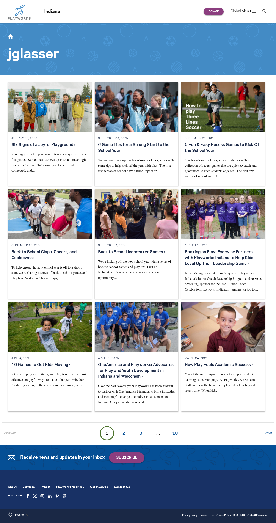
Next (269, 432)
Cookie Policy (223, 516)
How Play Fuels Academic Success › (219, 365)
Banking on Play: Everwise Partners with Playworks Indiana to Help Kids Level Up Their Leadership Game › (219, 258)
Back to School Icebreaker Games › (131, 252)
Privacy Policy (190, 516)
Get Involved (99, 487)
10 (175, 433)
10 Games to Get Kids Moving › (40, 365)
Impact (45, 487)
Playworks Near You (70, 487)
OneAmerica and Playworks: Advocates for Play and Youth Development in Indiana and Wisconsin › (136, 371)
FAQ (242, 516)
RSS (235, 516)
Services (28, 487)
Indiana (52, 11)
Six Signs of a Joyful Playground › (43, 145)
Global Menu (241, 11)
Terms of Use (207, 516)
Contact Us (122, 487)
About (12, 487)
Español (20, 515)
